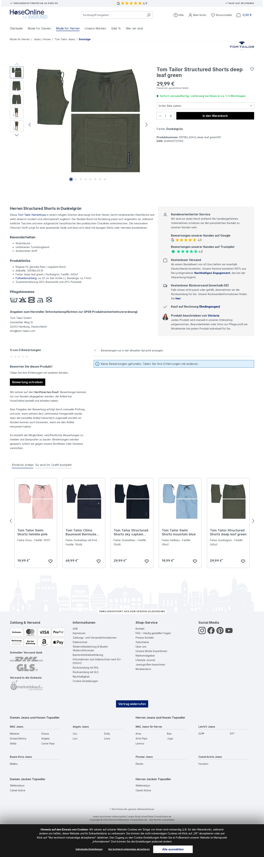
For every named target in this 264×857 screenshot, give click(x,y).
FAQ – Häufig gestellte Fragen (153, 633)
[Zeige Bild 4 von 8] (86, 179)
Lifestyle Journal (145, 660)
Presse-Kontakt (145, 637)
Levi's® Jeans (206, 726)
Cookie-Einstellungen (85, 681)
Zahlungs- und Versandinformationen (95, 637)
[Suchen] (148, 14)
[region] (79, 124)
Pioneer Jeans (144, 756)
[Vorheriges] (29, 124)
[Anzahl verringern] (160, 116)
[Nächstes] (146, 124)
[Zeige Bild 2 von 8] (76, 179)
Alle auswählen (173, 849)
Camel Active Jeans (210, 756)
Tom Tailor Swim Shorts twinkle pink (32, 532)
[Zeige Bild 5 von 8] (90, 179)
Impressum (79, 633)
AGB (75, 628)
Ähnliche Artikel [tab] (22, 465)
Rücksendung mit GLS (85, 672)
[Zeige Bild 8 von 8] (105, 179)
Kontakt (140, 628)
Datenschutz (80, 642)
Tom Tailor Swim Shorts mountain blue (179, 532)
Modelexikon (143, 669)
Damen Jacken (20, 779)
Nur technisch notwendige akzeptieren (129, 849)
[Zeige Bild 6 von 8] (95, 179)
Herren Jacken (146, 779)
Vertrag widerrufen (132, 704)
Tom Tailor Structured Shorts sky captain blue (131, 532)
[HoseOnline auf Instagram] (202, 632)
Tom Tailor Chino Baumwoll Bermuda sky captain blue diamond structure (81, 532)
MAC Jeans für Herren (149, 726)
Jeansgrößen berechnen (150, 664)
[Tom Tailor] (242, 50)
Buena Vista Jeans (21, 756)
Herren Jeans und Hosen (153, 717)
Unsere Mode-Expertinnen (151, 651)
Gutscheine (142, 642)
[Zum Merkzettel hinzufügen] (252, 69)
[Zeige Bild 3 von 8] (81, 179)
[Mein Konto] (197, 15)
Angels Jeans (81, 726)
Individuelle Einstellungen (89, 849)
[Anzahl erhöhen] (171, 116)
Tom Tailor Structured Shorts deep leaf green (228, 532)
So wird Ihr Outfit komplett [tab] (53, 465)
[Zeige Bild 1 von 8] (71, 179)
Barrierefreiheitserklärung (88, 654)
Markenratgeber (145, 655)
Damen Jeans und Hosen (27, 717)
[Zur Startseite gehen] (29, 14)
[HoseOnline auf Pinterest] (220, 632)
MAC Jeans (16, 726)
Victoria (213, 315)
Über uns (141, 646)
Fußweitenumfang (26, 278)
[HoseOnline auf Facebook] (211, 632)
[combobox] (113, 14)
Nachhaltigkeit (81, 676)
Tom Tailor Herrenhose (32, 214)
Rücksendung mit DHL (86, 667)
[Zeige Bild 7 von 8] (100, 179)
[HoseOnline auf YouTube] (229, 632)
